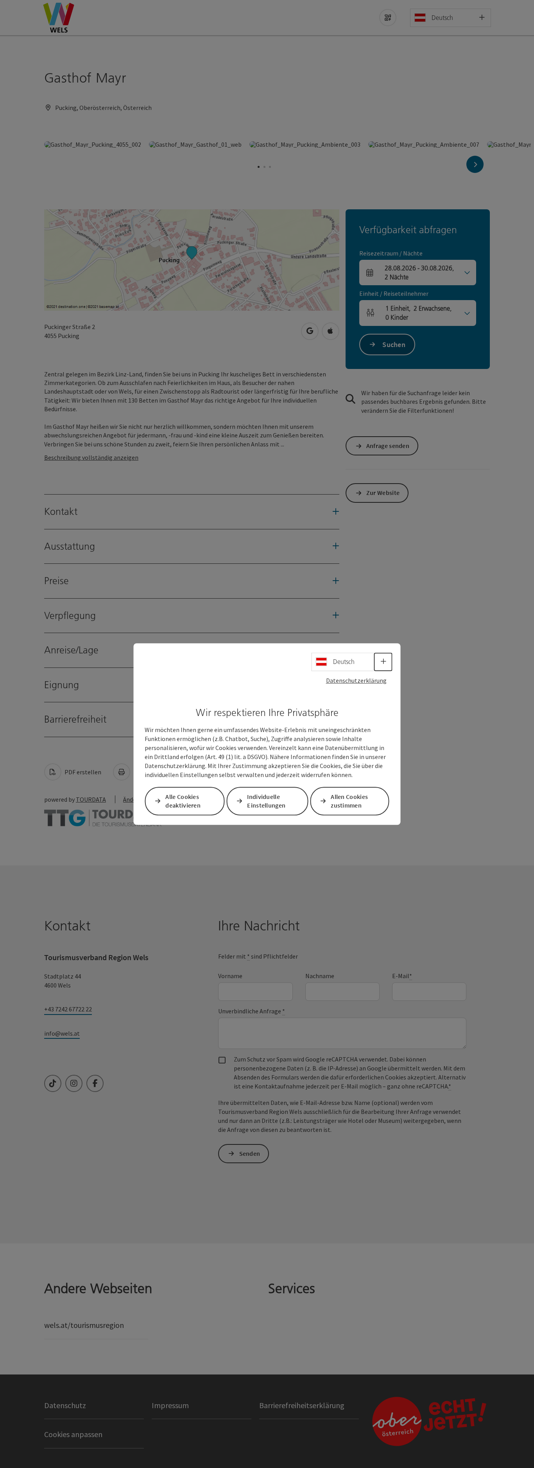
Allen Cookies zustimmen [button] (349, 801)
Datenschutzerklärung (356, 680)
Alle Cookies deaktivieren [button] (183, 801)
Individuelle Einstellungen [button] (266, 801)
